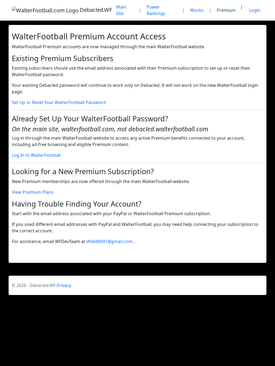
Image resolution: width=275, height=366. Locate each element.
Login (254, 10)
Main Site (121, 10)
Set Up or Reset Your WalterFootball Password (59, 102)
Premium (226, 10)
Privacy (64, 285)
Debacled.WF (93, 9)
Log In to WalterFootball (36, 155)
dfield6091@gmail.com (109, 241)
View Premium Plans (32, 192)
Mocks (197, 10)
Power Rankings (156, 10)
